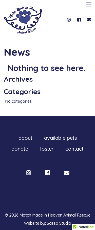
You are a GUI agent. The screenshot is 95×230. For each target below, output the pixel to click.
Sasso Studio (59, 223)
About (25, 138)
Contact (74, 149)
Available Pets (60, 138)
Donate (19, 149)
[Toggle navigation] (89, 5)
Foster (47, 149)
